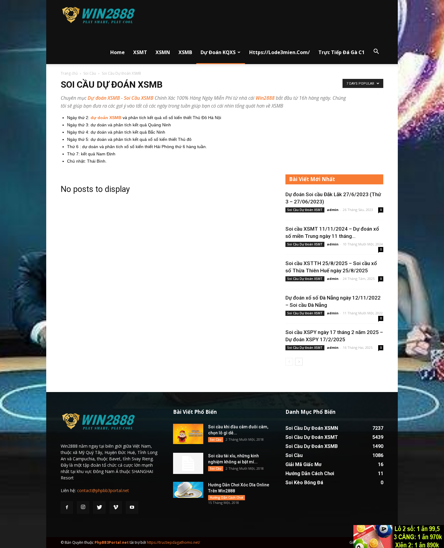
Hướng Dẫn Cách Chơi (226, 497)
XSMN (163, 52)
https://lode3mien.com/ (279, 52)
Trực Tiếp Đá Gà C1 (341, 52)
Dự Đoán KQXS (218, 52)
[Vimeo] (116, 507)
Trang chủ (69, 73)
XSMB (185, 52)
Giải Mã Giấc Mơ (303, 464)
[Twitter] (99, 507)
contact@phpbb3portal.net (103, 490)
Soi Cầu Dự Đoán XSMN (311, 428)
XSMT (140, 52)
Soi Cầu (89, 73)
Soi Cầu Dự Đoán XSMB (311, 446)
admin (333, 209)
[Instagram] (83, 507)
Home (117, 52)
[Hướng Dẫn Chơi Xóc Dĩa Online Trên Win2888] (188, 490)
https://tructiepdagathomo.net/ (173, 542)
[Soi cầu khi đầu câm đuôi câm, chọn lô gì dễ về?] (188, 434)
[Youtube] (132, 507)
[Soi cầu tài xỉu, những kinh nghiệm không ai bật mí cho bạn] (188, 463)
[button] (376, 51)
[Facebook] (67, 507)
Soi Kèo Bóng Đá (304, 482)
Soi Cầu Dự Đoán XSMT (305, 210)
